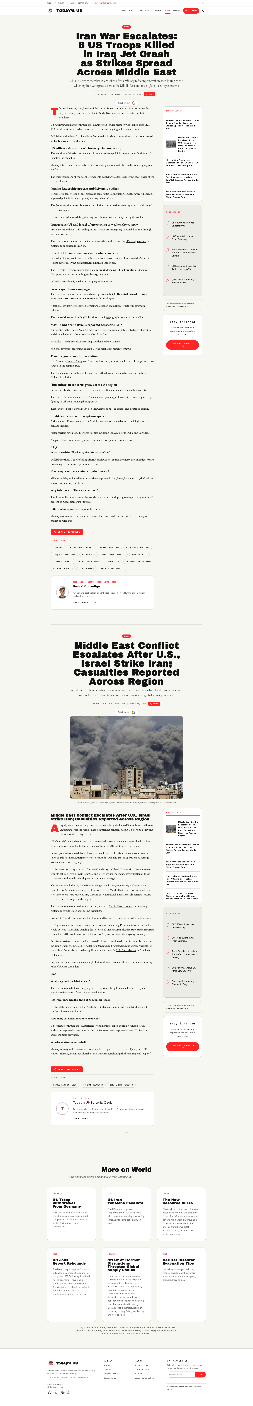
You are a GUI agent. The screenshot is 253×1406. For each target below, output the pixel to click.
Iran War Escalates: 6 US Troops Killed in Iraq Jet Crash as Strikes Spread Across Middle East (182, 124)
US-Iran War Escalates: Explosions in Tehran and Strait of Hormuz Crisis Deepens (182, 163)
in (95, 602)
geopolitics (112, 561)
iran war (57, 547)
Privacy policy (142, 1365)
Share (151, 94)
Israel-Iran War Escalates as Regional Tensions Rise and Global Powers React (180, 194)
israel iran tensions (121, 1085)
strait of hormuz (62, 561)
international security (138, 561)
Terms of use (142, 1369)
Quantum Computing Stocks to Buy (183, 281)
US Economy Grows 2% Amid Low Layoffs (184, 268)
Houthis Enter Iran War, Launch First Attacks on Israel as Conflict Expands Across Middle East (182, 178)
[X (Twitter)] (55, 1392)
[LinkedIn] (62, 1392)
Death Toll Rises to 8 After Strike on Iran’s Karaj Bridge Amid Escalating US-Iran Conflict (183, 896)
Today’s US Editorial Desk (110, 703)
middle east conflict (81, 547)
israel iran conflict (113, 554)
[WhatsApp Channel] (49, 1392)
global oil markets (89, 561)
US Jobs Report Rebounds (69, 1261)
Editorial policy (111, 1373)
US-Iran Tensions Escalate (125, 1201)
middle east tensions (137, 547)
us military (88, 554)
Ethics (138, 1373)
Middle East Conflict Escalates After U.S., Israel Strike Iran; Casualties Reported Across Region (188, 144)
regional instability (112, 568)
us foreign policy (63, 568)
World (167, 11)
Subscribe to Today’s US (182, 344)
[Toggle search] (203, 10)
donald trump (87, 568)
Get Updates (191, 10)
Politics (133, 11)
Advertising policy (144, 1378)
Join (200, 1374)
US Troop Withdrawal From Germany (183, 238)
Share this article (69, 532)
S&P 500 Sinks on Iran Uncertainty (183, 224)
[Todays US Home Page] (64, 11)
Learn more (181, 306)
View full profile (80, 602)
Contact (108, 1369)
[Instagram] (68, 1392)
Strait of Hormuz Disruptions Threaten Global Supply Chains (124, 1265)
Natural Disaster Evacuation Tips (179, 1261)
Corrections (110, 1378)
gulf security (139, 554)
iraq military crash (64, 554)
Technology (156, 11)
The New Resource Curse (178, 1201)
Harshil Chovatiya (110, 94)
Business (144, 11)
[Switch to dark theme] (203, 3)
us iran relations (109, 547)
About (107, 1365)
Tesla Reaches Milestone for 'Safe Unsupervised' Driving (185, 252)
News (124, 11)
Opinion (177, 11)
